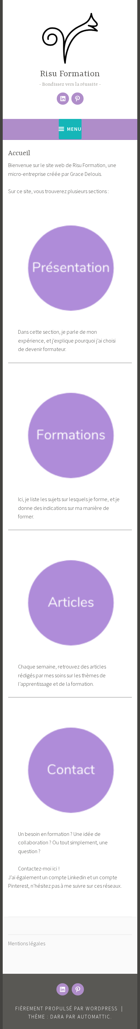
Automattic (93, 1016)
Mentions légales (26, 943)
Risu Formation (70, 74)
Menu (74, 129)
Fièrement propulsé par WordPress (66, 1008)
